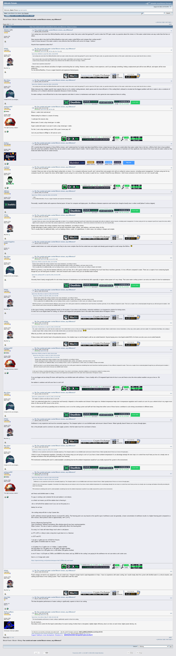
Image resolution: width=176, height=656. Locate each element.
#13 (171, 349)
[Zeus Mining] (7, 608)
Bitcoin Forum (7, 19)
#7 (171, 191)
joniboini (7, 167)
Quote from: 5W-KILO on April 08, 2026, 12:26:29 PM (45, 53)
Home (7, 15)
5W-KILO (6, 30)
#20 (171, 613)
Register (26, 15)
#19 (171, 598)
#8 (171, 216)
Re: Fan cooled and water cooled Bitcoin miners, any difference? (55, 48)
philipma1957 (8, 106)
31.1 (23, 13)
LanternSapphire (9, 242)
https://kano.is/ (86, 633)
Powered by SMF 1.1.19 (79, 653)
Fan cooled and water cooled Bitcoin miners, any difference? (42, 19)
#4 (171, 108)
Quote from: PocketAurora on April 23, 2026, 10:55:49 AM (46, 326)
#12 (171, 323)
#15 (171, 420)
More (31, 15)
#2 (171, 50)
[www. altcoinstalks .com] (7, 131)
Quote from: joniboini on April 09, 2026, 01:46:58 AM (45, 219)
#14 (171, 393)
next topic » (168, 22)
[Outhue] (7, 163)
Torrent (26, 13)
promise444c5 (52, 259)
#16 (171, 446)
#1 (171, 30)
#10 (171, 258)
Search (17, 15)
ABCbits (51, 51)
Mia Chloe (57, 51)
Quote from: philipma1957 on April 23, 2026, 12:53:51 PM (46, 396)
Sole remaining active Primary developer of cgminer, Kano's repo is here (51, 633)
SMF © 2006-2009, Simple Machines (94, 653)
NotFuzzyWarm (9, 612)
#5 (171, 143)
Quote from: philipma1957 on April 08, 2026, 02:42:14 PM (46, 274)
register (25, 10)
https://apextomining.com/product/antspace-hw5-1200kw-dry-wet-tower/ (52, 560)
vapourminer (43, 51)
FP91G (6, 48)
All (13, 24)
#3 (171, 81)
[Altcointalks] (7, 187)
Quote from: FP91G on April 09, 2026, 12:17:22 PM (44, 261)
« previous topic (160, 22)
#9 (171, 242)
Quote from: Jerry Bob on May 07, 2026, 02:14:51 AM (45, 617)
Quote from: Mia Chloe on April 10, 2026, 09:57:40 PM (45, 293)
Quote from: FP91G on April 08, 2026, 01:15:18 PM (44, 195)
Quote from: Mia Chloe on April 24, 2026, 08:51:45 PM (45, 477)
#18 (171, 571)
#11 (171, 290)
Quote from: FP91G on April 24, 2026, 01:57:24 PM (44, 449)
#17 (171, 473)
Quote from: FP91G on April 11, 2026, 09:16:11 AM (44, 353)
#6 (171, 167)
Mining (20, 19)
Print (170, 24)
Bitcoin (15, 19)
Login (21, 15)
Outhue (6, 143)
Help (12, 15)
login (19, 10)
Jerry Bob (7, 597)
